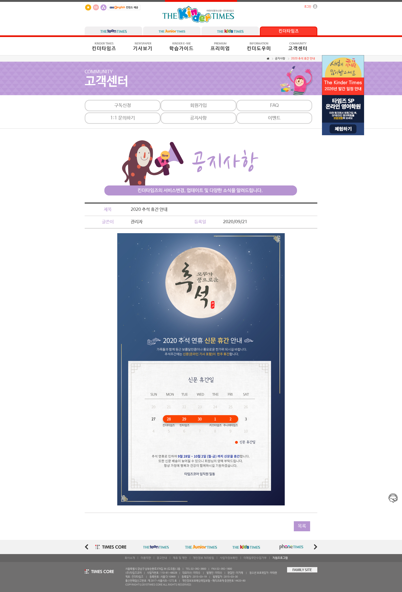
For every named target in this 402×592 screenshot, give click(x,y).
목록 (302, 526)
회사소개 (130, 558)
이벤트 (274, 118)
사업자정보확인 (229, 558)
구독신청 (122, 105)
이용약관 (146, 558)
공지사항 (280, 58)
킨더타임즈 (104, 46)
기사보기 (143, 46)
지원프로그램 (280, 558)
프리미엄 (220, 46)
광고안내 (162, 558)
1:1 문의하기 (122, 118)
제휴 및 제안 (180, 558)
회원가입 (198, 105)
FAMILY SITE (302, 570)
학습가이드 (181, 46)
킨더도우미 (259, 46)
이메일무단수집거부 (255, 558)
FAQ (274, 105)
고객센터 (298, 46)
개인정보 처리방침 (203, 558)
